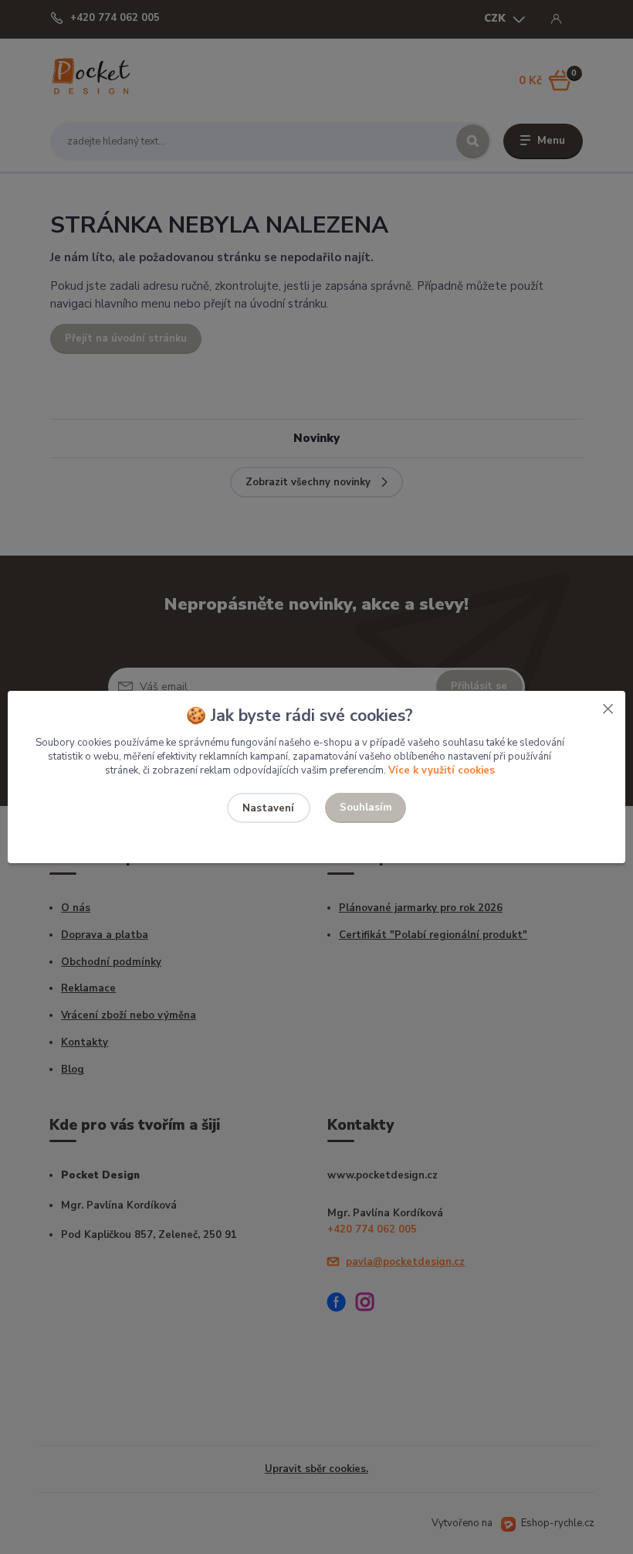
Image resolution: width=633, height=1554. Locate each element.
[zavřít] (607, 706)
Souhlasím (366, 807)
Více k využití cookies (441, 770)
